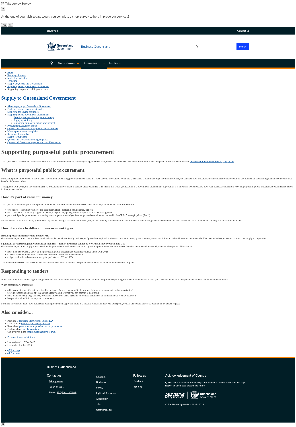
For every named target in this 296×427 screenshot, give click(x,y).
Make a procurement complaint (22, 131)
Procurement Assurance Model (22, 125)
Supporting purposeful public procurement (34, 123)
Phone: (62, 393)
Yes (4, 25)
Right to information (106, 393)
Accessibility (102, 399)
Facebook (138, 381)
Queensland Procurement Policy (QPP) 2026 (212, 161)
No (10, 25)
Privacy (99, 388)
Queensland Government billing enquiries (27, 139)
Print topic (15, 353)
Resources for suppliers (18, 134)
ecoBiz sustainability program (41, 332)
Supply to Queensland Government (24, 83)
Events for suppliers (17, 136)
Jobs (98, 404)
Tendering (12, 81)
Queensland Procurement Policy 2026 (35, 320)
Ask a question (56, 381)
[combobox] (215, 46)
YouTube (138, 387)
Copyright (100, 377)
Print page (15, 350)
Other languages (104, 410)
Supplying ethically (23, 120)
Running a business (16, 75)
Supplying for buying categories (23, 112)
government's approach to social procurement (41, 326)
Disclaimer (101, 382)
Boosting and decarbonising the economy (34, 117)
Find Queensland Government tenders (25, 109)
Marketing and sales (17, 78)
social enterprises (30, 329)
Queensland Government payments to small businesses (34, 142)
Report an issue (56, 387)
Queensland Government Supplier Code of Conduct (32, 128)
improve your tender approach (35, 323)
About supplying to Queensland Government (29, 106)
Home (10, 72)
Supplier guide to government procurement (28, 86)
